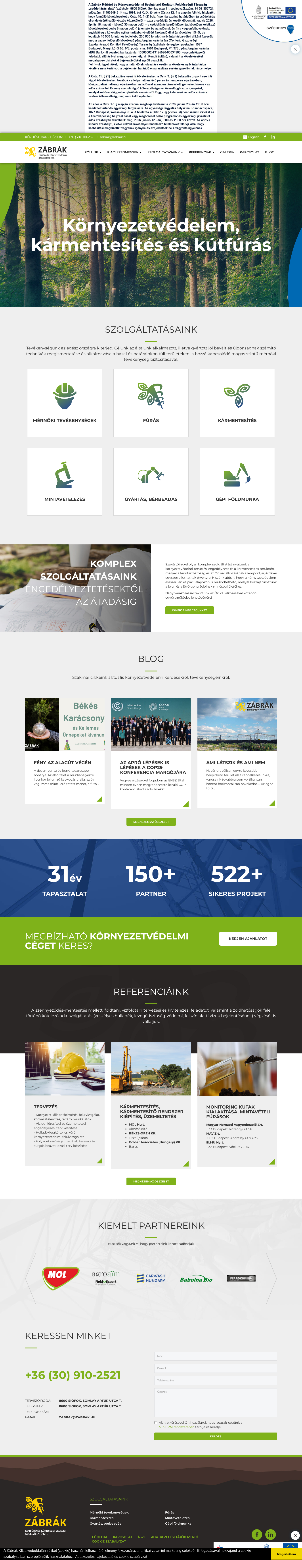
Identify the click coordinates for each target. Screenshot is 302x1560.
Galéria (227, 152)
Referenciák (200, 152)
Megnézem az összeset (151, 821)
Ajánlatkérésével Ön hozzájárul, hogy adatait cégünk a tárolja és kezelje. (200, 1425)
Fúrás (169, 1512)
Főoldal (100, 1537)
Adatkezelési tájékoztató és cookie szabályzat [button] (111, 1556)
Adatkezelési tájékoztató (174, 1537)
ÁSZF (142, 1537)
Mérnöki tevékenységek (109, 1512)
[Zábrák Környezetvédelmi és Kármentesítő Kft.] (46, 152)
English (253, 137)
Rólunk (91, 152)
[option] (60, 1278)
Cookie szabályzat (109, 1541)
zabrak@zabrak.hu (77, 1417)
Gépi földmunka (178, 1523)
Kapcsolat (249, 152)
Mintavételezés (177, 1518)
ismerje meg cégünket (189, 610)
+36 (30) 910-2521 (73, 1375)
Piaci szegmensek (123, 152)
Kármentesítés (101, 1518)
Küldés (215, 1436)
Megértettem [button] (286, 1554)
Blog (269, 152)
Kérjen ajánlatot (248, 939)
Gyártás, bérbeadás (105, 1523)
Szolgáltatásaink (164, 152)
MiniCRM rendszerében (176, 1427)
